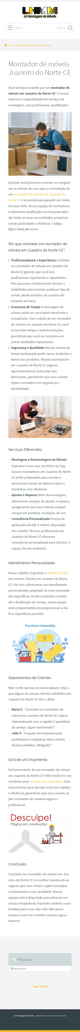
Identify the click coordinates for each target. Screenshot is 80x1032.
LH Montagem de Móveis (24, 1015)
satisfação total (57, 573)
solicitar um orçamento (46, 781)
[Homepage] (40, 12)
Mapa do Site (40, 986)
